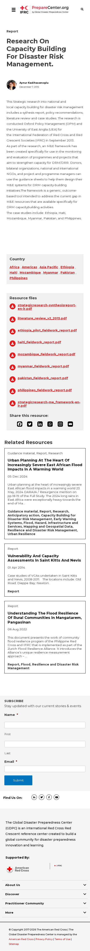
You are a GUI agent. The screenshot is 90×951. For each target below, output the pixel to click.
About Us (12, 885)
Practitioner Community (24, 903)
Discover (12, 894)
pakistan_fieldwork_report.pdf (43, 378)
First (8, 734)
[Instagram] (60, 424)
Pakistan (68, 272)
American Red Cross (21, 939)
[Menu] (14, 9)
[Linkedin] (40, 424)
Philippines (19, 278)
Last (8, 753)
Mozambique (30, 272)
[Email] (70, 424)
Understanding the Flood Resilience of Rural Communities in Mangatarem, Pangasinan (45, 617)
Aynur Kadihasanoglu (33, 82)
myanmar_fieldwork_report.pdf (43, 366)
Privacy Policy (44, 939)
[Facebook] (19, 424)
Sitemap (14, 944)
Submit (18, 780)
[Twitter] (29, 424)
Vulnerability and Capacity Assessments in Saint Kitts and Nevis (44, 558)
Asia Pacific (49, 267)
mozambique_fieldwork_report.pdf (46, 354)
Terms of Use (62, 939)
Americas (29, 267)
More (9, 912)
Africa (14, 267)
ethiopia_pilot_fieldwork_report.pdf (47, 330)
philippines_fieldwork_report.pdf (45, 390)
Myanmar (50, 272)
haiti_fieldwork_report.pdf (39, 342)
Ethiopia (67, 267)
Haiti (13, 272)
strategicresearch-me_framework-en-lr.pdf (49, 403)
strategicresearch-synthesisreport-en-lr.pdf (47, 306)
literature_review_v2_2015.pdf (42, 318)
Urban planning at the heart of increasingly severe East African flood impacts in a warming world (45, 464)
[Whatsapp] (50, 424)
